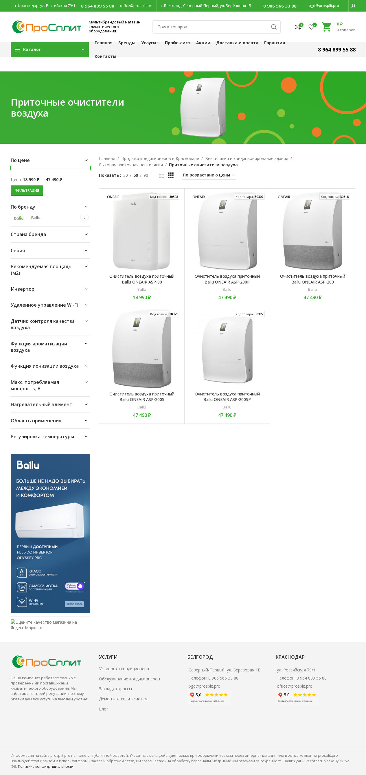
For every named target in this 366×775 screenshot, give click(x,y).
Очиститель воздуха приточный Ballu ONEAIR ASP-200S (141, 396)
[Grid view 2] (161, 175)
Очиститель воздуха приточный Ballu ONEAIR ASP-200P (227, 279)
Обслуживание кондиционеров (129, 679)
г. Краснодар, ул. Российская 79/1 (45, 5)
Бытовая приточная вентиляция (131, 164)
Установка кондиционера (124, 668)
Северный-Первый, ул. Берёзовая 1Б (224, 670)
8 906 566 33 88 (280, 6)
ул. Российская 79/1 (296, 670)
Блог (103, 709)
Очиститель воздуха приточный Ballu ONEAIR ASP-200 (312, 279)
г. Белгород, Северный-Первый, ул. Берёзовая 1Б (206, 5)
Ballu (141, 289)
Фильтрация (27, 190)
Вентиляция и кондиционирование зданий (246, 158)
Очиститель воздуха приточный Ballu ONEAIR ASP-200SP (227, 396)
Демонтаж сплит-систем (123, 699)
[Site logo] (47, 26)
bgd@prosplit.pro (324, 5)
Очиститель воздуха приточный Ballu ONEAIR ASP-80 (141, 279)
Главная (107, 158)
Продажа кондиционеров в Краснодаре (160, 158)
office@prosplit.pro (137, 5)
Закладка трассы (115, 688)
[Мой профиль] (353, 6)
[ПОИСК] (274, 27)
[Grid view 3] (171, 175)
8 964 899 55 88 (97, 6)
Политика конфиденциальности (45, 766)
